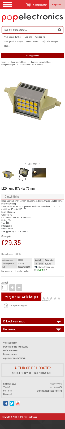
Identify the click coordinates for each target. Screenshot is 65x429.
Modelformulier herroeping (15, 346)
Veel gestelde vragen (13, 41)
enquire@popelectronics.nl (49, 390)
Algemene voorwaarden (14, 358)
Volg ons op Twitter (12, 36)
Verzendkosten (32, 41)
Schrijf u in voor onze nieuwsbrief (32, 373)
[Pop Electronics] (32, 17)
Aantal (4, 282)
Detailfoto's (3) (34, 163)
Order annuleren (10, 350)
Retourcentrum (10, 354)
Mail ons (28, 36)
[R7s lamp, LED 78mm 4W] (8, 175)
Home (7, 45)
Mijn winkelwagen (50, 41)
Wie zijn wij (40, 36)
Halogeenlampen (8, 64)
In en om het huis (18, 61)
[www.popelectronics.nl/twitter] (12, 404)
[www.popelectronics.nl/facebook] (5, 404)
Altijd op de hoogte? (33, 367)
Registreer (57, 4)
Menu (7, 4)
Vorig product (32, 55)
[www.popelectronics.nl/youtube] (18, 404)
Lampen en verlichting (40, 61)
